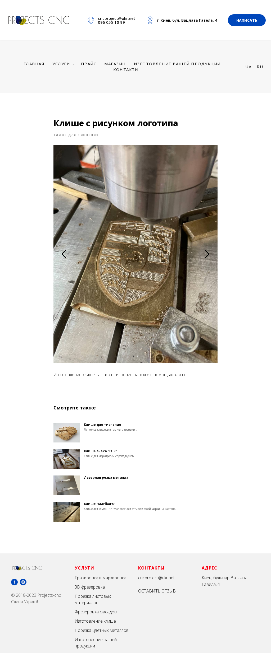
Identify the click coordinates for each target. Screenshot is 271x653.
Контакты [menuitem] (126, 69)
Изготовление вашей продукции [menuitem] (177, 63)
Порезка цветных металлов (102, 630)
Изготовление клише (95, 621)
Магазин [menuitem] (115, 63)
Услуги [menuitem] (61, 63)
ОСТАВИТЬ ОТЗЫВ (157, 591)
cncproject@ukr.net (116, 18)
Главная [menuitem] (34, 63)
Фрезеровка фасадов (96, 612)
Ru (260, 66)
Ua (248, 66)
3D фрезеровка (90, 587)
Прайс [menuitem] (89, 63)
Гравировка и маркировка (100, 578)
